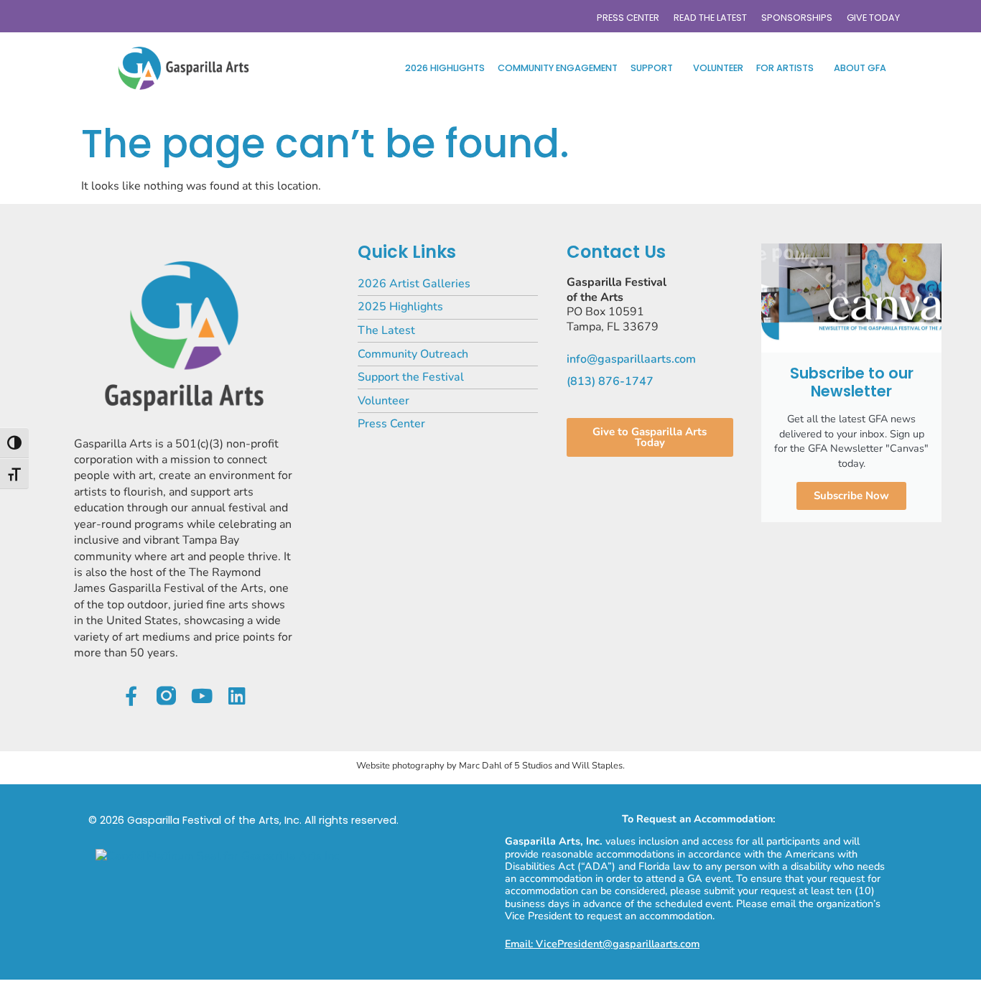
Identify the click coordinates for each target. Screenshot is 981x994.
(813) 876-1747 (610, 381)
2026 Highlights (445, 68)
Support (652, 68)
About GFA (860, 68)
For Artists (785, 68)
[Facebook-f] (131, 695)
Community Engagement (558, 68)
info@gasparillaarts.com (631, 359)
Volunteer (718, 68)
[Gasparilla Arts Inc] (217, 856)
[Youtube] (201, 695)
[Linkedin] (236, 695)
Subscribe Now (851, 495)
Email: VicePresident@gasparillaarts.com (602, 944)
